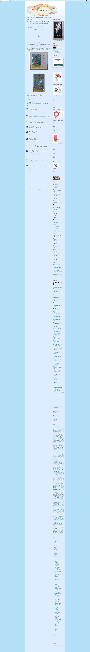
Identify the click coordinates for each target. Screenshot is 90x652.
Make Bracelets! (56, 222)
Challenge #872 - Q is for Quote (58, 309)
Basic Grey (60, 432)
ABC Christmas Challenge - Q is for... (57, 579)
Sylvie (54, 107)
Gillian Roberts (55, 466)
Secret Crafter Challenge (44, 103)
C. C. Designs (62, 436)
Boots (57, 435)
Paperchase (57, 493)
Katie (53, 156)
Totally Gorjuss (55, 529)
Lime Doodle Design (57, 226)
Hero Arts (61, 469)
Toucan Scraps (61, 529)
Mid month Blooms (56, 317)
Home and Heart (61, 471)
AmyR (62, 428)
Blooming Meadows (57, 607)
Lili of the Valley (55, 415)
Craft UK (59, 446)
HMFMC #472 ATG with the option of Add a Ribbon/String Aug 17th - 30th (58, 325)
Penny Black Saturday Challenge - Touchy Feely (57, 604)
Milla (53, 103)
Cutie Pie (55, 591)
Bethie (54, 149)
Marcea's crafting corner (57, 267)
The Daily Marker (56, 270)
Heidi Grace (54, 468)
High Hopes (57, 470)
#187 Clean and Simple (57, 352)
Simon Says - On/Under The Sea (58, 201)
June (55, 628)
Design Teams (32, 17)
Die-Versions (59, 454)
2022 (54, 543)
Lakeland (54, 479)
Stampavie (54, 516)
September (56, 561)
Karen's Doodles (60, 476)
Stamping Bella (61, 518)
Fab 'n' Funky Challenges (57, 366)
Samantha (54, 127)
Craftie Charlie (55, 408)
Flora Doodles (58, 464)
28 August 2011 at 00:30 (37, 145)
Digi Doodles (61, 455)
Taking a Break (56, 381)
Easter (54, 460)
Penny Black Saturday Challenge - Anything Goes (57, 619)
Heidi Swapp (59, 468)
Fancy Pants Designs (59, 461)
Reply (29, 112)
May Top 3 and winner (57, 371)
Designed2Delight (55, 454)
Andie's (28, 26)
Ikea (59, 472)
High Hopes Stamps (57, 384)
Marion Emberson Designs (58, 484)
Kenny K (54, 477)
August (56, 562)
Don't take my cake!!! (57, 612)
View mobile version (39, 189)
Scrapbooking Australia (60, 511)
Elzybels (54, 461)
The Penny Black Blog (57, 207)
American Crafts (57, 428)
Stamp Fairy (54, 515)
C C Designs (56, 436)
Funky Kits (54, 412)
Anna (53, 148)
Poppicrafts (55, 502)
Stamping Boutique (56, 519)
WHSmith (54, 530)
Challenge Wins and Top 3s (39, 17)
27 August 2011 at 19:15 (34, 138)
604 (54, 320)
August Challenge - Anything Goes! (58, 348)
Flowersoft (62, 464)
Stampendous (61, 516)
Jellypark (61, 473)
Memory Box (55, 486)
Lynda (54, 126)
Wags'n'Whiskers (58, 530)
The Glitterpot (55, 420)
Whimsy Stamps (58, 532)
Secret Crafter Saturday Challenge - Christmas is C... (57, 602)
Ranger (61, 506)
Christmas (55, 439)
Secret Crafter (55, 512)
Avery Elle (57, 431)
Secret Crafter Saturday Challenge (43, 26)
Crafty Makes (56, 215)
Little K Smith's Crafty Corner (58, 219)
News (63, 489)
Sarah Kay (62, 509)
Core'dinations (60, 442)
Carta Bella (59, 438)
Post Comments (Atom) (41, 192)
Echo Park (60, 460)
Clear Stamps (59, 441)
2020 (54, 546)
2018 (54, 548)
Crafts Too (54, 448)
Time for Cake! (56, 565)
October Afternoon (60, 490)
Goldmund (44, 650)
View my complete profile (56, 52)
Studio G (59, 521)
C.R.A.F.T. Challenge (57, 305)
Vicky (29, 138)
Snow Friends (56, 614)
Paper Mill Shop (59, 492)
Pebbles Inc (60, 495)
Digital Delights (55, 457)
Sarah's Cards (56, 510)
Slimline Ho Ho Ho (56, 261)
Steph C (54, 157)
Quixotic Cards (56, 189)
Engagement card (56, 242)
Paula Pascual (55, 495)
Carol (53, 122)
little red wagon (56, 308)
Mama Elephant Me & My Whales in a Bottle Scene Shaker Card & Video (58, 191)
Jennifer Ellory (55, 474)
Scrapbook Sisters (55, 511)
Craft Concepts (60, 444)
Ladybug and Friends (59, 478)
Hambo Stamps (34, 103)
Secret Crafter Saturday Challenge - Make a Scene (57, 587)
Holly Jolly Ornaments (57, 186)
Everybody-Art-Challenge (57, 319)
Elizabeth (54, 153)
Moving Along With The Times (58, 344)
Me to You (55, 485)
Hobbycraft (55, 471)
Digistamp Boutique (60, 456)
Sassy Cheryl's (61, 510)
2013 (54, 554)
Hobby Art (61, 470)
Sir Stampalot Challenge (57, 370)
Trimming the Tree (56, 576)
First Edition (60, 463)
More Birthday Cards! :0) (57, 593)
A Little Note (55, 239)
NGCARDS (55, 211)
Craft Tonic (55, 446)
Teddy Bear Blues (56, 624)
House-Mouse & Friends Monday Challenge (57, 323)
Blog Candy (59, 434)
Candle (54, 438)
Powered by (56, 68)
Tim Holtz (55, 204)
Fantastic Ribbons (55, 462)
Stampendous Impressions (58, 274)
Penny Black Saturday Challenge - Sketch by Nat (57, 575)
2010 (54, 635)
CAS (55, 437)
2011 (54, 556)
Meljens (58, 485)
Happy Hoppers (61, 467)
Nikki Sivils (55, 490)
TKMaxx (55, 523)
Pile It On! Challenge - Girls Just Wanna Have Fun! (57, 569)
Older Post (49, 187)
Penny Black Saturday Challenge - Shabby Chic (57, 589)
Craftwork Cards (61, 448)
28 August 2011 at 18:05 (34, 150)
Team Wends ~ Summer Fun (57, 338)
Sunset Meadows (56, 577)
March (56, 631)
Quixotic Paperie (57, 505)
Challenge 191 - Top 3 (57, 345)
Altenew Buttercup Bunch (57, 194)
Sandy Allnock (56, 230)
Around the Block (59, 429)
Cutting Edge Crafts (55, 411)
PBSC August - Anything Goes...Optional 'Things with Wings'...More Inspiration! (57, 334)
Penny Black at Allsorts (57, 316)
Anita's (54, 429)
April (55, 630)
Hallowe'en (60, 466)
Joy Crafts (62, 474)
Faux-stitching (60, 462)
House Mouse (55, 472)
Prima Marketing (57, 504)
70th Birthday (56, 621)
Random (57, 506)
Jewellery (59, 474)
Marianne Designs (38, 103)
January (56, 634)
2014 (54, 553)
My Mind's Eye (55, 487)
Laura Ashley (58, 479)
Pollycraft (60, 501)
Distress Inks (61, 457)
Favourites (54, 463)
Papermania (59, 494)
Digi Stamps (54, 456)
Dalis (53, 152)
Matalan (63, 484)
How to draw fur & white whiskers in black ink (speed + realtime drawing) (58, 232)
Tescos (58, 524)
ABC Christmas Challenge (57, 340)
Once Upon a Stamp (55, 416)
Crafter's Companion (57, 447)
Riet (29, 131)
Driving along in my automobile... (57, 582)
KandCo (55, 476)
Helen (58, 45)
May (55, 629)
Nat (53, 104)
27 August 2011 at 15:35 (35, 126)
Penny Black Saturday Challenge (41, 23)
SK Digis (54, 509)
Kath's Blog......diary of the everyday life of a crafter (58, 200)
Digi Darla (58, 455)
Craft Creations (55, 445)
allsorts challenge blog (57, 328)
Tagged (59, 523)
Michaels (61, 486)
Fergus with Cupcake (57, 592)
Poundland (60, 502)
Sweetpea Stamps (58, 522)
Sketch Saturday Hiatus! (57, 378)
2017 (54, 549)
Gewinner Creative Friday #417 (58, 299)
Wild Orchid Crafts (59, 533)
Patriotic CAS (56, 613)
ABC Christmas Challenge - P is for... (57, 611)
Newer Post (28, 187)
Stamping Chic (61, 519)
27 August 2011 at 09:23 (37, 108)
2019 (54, 547)
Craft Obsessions (55, 407)
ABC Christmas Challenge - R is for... (57, 564)
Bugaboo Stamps (61, 435)
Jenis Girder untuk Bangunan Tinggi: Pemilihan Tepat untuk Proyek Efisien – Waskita (58, 390)
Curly (29, 150)
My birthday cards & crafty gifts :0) (57, 609)
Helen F (54, 99)
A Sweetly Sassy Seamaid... (57, 235)
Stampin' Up (56, 518)
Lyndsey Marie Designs (57, 264)
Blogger (51, 650)
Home (28, 17)
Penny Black (56, 496)
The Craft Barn (55, 419)
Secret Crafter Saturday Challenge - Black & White (57, 617)
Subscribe (58, 65)
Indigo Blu (62, 472)
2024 (54, 541)
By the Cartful (56, 606)
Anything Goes (30, 95)
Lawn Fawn (60, 480)
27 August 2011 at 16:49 (33, 131)
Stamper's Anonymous (60, 517)
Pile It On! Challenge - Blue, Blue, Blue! (57, 599)
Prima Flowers (61, 503)
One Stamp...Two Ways (57, 596)
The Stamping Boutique (44, 42)
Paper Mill (54, 492)
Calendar (61, 437)
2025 (54, 540)
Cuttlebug (30, 103)
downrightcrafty (31, 108)
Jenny (54, 100)
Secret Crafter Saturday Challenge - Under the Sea (57, 572)
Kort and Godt (59, 477)
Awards (46, 17)
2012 (54, 555)
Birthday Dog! (56, 625)
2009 (54, 636)
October (56, 560)
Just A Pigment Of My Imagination (57, 238)
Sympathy (62, 522)
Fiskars (54, 464)
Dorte (53, 123)
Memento (61, 485)
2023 (54, 542)
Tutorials (49, 17)
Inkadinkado (56, 473)
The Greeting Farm (57, 525)
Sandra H (30, 126)
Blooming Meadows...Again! (57, 567)
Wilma (54, 130)
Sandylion (57, 509)
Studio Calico (55, 521)
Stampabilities (60, 515)
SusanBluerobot (31, 145)
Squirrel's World (56, 245)
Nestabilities (55, 489)
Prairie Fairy (54, 503)
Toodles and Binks (59, 528)
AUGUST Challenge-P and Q (57, 356)
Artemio (59, 430)
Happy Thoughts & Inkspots (58, 249)
